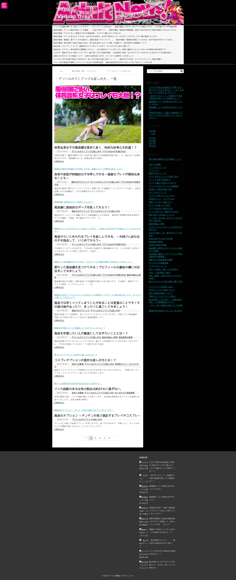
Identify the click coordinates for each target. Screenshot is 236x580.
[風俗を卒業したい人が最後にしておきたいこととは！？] (79, 328)
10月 (153, 134)
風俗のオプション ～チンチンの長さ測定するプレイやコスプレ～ (97, 415)
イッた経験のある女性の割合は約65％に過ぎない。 (88, 388)
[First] (77, 438)
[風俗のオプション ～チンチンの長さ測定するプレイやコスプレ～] (84, 410)
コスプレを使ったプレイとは (161, 196)
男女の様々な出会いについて (161, 215)
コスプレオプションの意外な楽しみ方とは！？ (85, 360)
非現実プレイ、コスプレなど (161, 199)
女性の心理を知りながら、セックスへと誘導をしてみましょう (109, 56)
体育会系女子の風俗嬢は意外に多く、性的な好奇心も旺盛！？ (95, 147)
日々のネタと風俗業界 (125, 393)
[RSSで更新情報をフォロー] (177, 3)
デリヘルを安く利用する (159, 180)
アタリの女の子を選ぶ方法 (114, 151)
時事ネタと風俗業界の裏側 (160, 260)
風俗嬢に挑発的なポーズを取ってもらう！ (82, 207)
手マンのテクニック (158, 192)
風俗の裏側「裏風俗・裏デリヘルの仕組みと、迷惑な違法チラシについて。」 (83, 40)
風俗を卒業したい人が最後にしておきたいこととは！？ (91, 333)
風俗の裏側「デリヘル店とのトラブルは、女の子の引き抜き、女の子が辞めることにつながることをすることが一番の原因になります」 (105, 36)
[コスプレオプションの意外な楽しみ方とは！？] (76, 355)
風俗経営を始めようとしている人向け (165, 311)
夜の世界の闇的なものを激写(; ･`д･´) (165, 159)
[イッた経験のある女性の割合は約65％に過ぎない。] (78, 384)
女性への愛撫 (77, 364)
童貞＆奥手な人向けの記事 (160, 239)
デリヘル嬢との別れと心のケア (162, 183)
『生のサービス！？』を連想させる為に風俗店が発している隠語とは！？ (162, 478)
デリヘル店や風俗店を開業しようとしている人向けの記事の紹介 (78, 62)
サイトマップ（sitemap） (102, 27)
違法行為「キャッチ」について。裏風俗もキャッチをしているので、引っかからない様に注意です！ (92, 46)
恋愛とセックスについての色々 (162, 296)
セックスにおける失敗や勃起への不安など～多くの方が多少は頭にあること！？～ (85, 59)
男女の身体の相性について (160, 293)
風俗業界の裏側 (126, 337)
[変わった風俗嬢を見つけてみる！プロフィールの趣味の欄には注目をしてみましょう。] (93, 262)
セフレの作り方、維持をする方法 (163, 212)
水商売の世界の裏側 (158, 245)
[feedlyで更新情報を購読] (173, 3)
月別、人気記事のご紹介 (159, 273)
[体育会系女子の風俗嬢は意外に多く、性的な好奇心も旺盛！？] (97, 142)
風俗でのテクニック (80, 182)
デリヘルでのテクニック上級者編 (163, 186)
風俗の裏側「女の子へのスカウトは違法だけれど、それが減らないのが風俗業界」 (146, 27)
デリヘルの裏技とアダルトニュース (85, 4)
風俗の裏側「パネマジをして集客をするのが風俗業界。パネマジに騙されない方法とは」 (87, 33)
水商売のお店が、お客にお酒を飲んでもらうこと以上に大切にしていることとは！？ (165, 115)
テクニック (154, 170)
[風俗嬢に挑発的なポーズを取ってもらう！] (74, 202)
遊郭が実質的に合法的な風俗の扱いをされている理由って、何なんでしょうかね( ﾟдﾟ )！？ (162, 521)
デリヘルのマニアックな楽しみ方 (86, 151)
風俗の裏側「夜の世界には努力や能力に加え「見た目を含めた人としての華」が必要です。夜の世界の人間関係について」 (100, 43)
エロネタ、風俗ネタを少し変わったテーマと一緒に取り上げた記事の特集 (81, 52)
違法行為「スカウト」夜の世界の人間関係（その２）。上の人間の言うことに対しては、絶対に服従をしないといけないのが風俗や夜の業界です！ (110, 49)
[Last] (118, 438)
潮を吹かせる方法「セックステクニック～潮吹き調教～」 (141, 59)
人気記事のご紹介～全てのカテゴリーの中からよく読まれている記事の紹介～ (143, 52)
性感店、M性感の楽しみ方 (160, 189)
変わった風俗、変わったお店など (163, 269)
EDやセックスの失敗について (162, 290)
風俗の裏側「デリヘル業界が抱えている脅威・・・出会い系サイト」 (80, 30)
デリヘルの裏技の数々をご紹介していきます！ (71, 27)
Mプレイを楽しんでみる (159, 205)
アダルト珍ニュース (158, 266)
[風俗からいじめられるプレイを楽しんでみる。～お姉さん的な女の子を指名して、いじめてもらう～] (97, 231)
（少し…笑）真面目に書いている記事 (165, 305)
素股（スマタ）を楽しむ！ (160, 202)
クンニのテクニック (158, 168)
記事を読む (59, 161)
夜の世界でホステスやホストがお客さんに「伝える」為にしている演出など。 (162, 565)
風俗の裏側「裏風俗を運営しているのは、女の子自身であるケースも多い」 (145, 40)
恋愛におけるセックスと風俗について (68, 56)
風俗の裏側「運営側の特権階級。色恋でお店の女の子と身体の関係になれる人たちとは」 (143, 30)
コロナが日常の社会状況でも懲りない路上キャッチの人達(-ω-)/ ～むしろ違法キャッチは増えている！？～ (166, 90)
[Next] (113, 438)
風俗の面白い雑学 (110, 337)
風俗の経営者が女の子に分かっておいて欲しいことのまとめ (129, 62)
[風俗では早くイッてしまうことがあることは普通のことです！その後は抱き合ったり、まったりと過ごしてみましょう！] (97, 297)
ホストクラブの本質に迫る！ (161, 287)
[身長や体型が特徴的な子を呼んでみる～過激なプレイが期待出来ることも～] (88, 169)
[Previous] (82, 438)
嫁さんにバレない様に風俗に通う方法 (165, 282)
